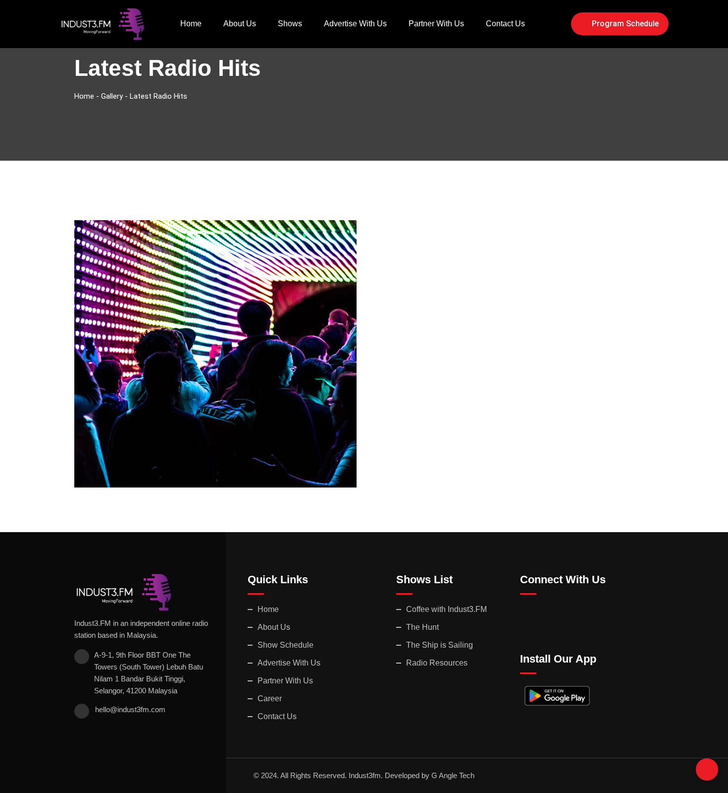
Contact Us (505, 23)
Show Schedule (285, 645)
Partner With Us (436, 23)
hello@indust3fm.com (130, 709)
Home (191, 23)
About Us (239, 23)
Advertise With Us (355, 23)
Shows (290, 23)
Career (270, 698)
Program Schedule (625, 23)
